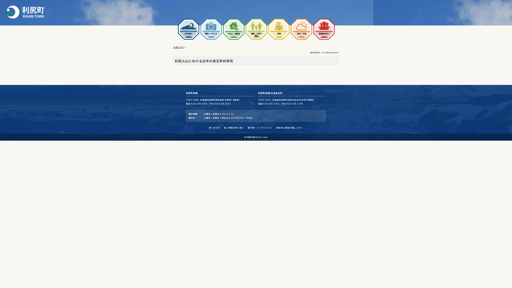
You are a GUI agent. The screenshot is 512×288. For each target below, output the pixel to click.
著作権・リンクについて (260, 127)
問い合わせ (214, 127)
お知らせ (178, 47)
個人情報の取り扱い (234, 127)
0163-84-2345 (199, 103)
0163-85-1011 (271, 103)
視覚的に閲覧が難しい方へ (289, 127)
